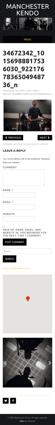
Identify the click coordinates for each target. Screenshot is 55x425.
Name (8, 190)
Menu (27, 39)
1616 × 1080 (32, 91)
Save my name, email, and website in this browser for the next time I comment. (24, 232)
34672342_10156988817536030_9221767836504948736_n (27, 94)
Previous (14, 137)
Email (8, 202)
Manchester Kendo (27, 10)
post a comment (41, 144)
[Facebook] (13, 401)
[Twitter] (6, 401)
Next (43, 137)
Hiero (22, 421)
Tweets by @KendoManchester (16, 268)
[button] (28, 299)
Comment (10, 167)
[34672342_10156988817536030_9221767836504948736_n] (27, 115)
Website (9, 214)
